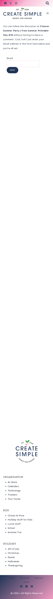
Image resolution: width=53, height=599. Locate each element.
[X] (10, 3)
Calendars (13, 486)
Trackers (12, 494)
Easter (11, 557)
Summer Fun (15, 532)
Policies (25, 578)
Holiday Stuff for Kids (20, 519)
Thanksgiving (15, 565)
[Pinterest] (31, 586)
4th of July (13, 548)
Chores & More (16, 515)
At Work (12, 482)
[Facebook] (5, 3)
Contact (38, 578)
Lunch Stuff (14, 523)
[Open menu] (47, 13)
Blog (26, 582)
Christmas (13, 553)
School (11, 528)
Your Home (14, 499)
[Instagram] (16, 3)
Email (10, 58)
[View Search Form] (47, 3)
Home (12, 578)
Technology (14, 490)
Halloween (13, 561)
